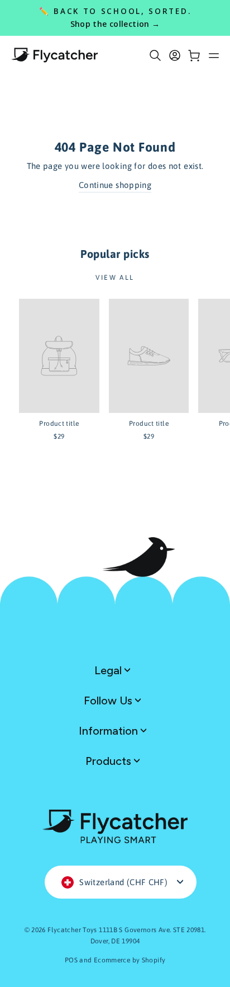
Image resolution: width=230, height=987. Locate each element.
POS (71, 960)
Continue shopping (115, 185)
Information (110, 730)
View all (114, 277)
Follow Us (109, 700)
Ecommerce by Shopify (130, 960)
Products (109, 761)
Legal (109, 670)
